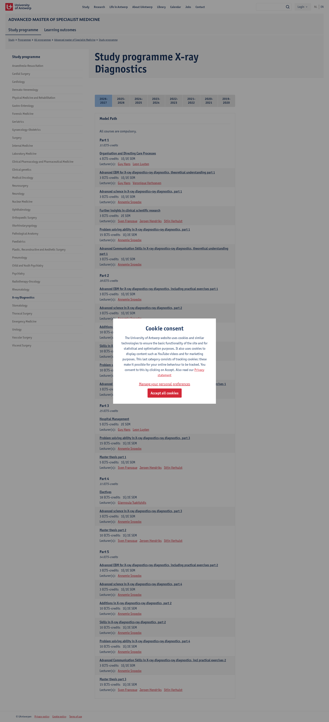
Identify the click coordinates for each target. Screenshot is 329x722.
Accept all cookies (165, 393)
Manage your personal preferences (164, 384)
